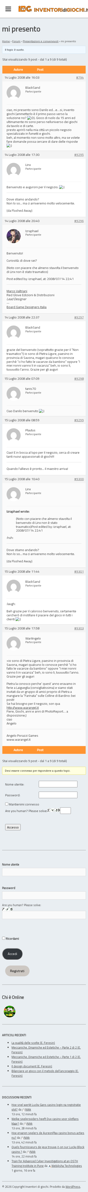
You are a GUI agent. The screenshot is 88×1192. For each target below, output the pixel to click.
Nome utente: (14, 784)
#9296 (79, 221)
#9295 (79, 155)
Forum (16, 41)
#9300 (79, 479)
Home (6, 41)
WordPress (72, 1186)
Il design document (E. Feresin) (31, 1066)
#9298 (79, 379)
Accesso (13, 827)
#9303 (79, 628)
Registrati (17, 971)
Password (8, 887)
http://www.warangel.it (23, 707)
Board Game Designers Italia (26, 306)
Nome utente (10, 864)
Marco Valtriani (17, 290)
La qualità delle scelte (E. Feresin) (33, 1042)
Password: (12, 795)
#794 (80, 78)
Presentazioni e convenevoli (40, 41)
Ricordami (12, 938)
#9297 (79, 317)
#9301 (79, 572)
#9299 (79, 420)
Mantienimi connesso (24, 804)
